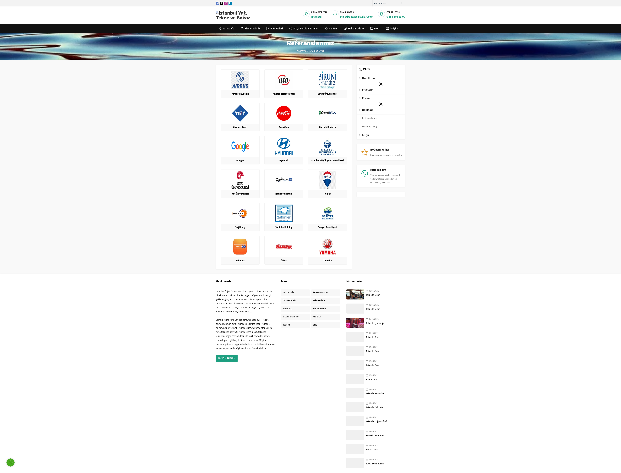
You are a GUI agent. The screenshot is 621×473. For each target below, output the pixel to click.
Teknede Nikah (373, 309)
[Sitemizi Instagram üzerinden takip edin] (226, 3)
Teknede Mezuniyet (375, 393)
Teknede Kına (372, 351)
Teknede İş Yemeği (375, 323)
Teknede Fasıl (372, 365)
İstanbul (316, 17)
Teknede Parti (372, 337)
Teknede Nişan (373, 295)
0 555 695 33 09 (396, 17)
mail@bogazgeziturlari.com (356, 17)
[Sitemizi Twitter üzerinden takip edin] (221, 3)
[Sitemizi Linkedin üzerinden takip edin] (230, 3)
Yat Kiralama (372, 450)
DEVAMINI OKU (226, 358)
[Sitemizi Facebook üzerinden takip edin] (217, 3)
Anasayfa (302, 51)
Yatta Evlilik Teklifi (375, 464)
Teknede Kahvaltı (374, 407)
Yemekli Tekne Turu (375, 436)
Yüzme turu (371, 379)
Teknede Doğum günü (376, 421)
